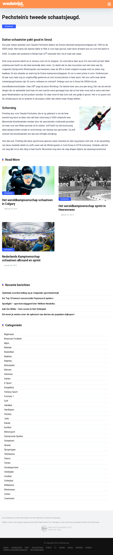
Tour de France (37, 547)
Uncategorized (11, 467)
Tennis (7, 458)
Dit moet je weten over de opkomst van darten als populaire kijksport (38, 314)
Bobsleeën (9, 365)
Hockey (7, 414)
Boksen (7, 369)
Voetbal (8, 476)
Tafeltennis (9, 454)
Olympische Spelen (13, 436)
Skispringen (10, 449)
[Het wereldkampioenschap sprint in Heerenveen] (85, 183)
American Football (12, 338)
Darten (7, 378)
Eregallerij (9, 387)
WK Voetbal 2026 (37, 550)
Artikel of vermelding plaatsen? (15, 550)
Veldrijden (9, 472)
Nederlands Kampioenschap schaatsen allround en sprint (21, 258)
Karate (7, 423)
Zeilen (7, 494)
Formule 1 (9, 396)
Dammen (8, 374)
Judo (6, 418)
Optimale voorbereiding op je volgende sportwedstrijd (30, 293)
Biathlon (8, 356)
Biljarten (8, 361)
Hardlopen (9, 409)
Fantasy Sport (11, 392)
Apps (6, 343)
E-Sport (7, 383)
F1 (55, 547)
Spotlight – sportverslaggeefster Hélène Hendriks (28, 303)
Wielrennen (9, 489)
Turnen (7, 463)
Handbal (8, 405)
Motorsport (9, 432)
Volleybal (8, 480)
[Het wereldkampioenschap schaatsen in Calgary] (28, 180)
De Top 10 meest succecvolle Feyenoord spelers (27, 298)
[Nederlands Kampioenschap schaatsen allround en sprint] (28, 237)
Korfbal (7, 427)
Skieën (7, 445)
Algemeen (9, 334)
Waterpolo (9, 485)
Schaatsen (9, 26)
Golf (6, 401)
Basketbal (9, 352)
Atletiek (8, 347)
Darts (27, 547)
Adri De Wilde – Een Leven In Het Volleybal (24, 309)
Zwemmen (9, 498)
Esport (6, 547)
